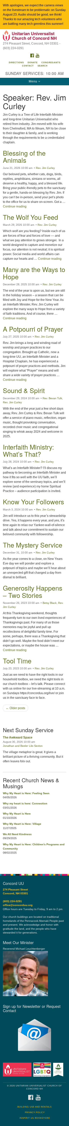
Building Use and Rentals (34, 1107)
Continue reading (14, 206)
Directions (16, 62)
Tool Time (17, 660)
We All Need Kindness (17, 834)
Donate (33, 62)
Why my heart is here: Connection (25, 803)
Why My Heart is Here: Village (22, 823)
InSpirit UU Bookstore (35, 1118)
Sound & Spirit (24, 390)
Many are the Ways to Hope (34, 273)
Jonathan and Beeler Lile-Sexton (23, 745)
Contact (28, 66)
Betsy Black (50, 602)
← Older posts (15, 708)
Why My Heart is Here (17, 813)
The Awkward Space (17, 737)
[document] (34, 477)
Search (43, 66)
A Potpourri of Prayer (33, 329)
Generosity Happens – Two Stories (32, 591)
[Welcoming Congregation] (42, 1069)
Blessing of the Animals (24, 156)
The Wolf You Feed (30, 217)
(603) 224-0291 (12, 901)
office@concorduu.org (18, 905)
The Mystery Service (32, 544)
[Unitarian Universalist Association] (18, 1069)
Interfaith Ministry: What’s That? (28, 450)
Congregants (50, 62)
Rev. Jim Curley (45, 167)
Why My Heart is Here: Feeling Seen (26, 793)
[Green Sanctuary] (58, 1069)
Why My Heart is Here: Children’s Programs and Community (34, 846)
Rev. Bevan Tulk (52, 398)
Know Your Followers (33, 501)
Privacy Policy (35, 1112)
